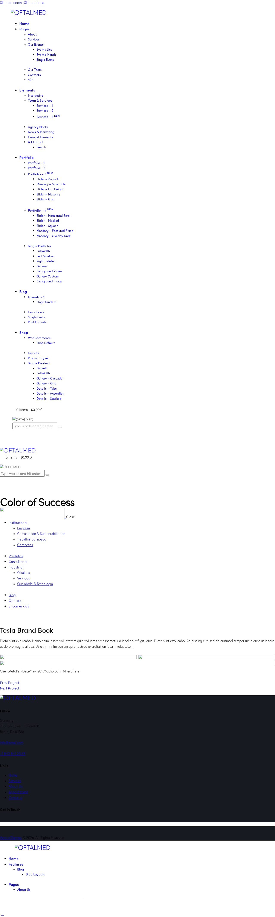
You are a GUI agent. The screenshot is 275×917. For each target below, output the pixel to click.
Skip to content (11, 2)
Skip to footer (34, 2)
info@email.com (11, 742)
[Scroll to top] (2, 914)
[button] (2, 483)
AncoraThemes (10, 837)
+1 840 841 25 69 (13, 753)
